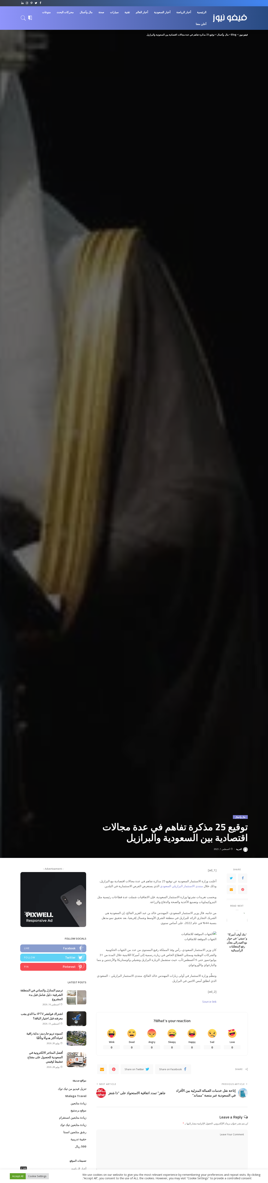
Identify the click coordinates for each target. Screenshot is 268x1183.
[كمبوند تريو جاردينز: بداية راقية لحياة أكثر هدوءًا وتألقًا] (76, 1038)
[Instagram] (27, 3)
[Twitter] (36, 3)
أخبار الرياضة (78, 1168)
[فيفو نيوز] (230, 18)
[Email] (231, 889)
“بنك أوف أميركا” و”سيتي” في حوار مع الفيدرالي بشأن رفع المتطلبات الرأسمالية (237, 942)
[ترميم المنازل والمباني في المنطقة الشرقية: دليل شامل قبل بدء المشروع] (76, 997)
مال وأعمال (240, 817)
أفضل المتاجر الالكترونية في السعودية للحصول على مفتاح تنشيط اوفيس (45, 1057)
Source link (209, 1001)
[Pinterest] (31, 3)
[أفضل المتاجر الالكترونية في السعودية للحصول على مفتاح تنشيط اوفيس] (76, 1059)
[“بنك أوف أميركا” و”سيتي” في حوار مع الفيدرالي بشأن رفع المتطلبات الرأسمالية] (237, 920)
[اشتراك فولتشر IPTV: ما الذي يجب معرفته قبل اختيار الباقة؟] (76, 1018)
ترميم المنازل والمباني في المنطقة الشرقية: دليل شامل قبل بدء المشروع (41, 994)
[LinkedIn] (22, 3)
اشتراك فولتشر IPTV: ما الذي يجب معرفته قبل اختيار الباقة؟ (42, 1016)
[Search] (23, 18)
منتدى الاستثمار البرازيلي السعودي (181, 886)
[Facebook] (40, 3)
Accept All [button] (17, 1176)
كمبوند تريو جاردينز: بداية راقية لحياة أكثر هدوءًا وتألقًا (44, 1035)
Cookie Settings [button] (37, 1176)
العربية (239, 849)
